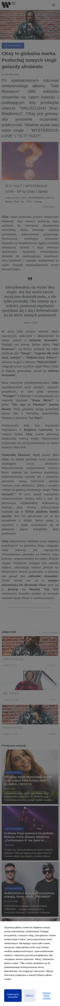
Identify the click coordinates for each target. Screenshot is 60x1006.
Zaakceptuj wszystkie (13, 995)
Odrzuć (29, 995)
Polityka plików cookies (46, 996)
